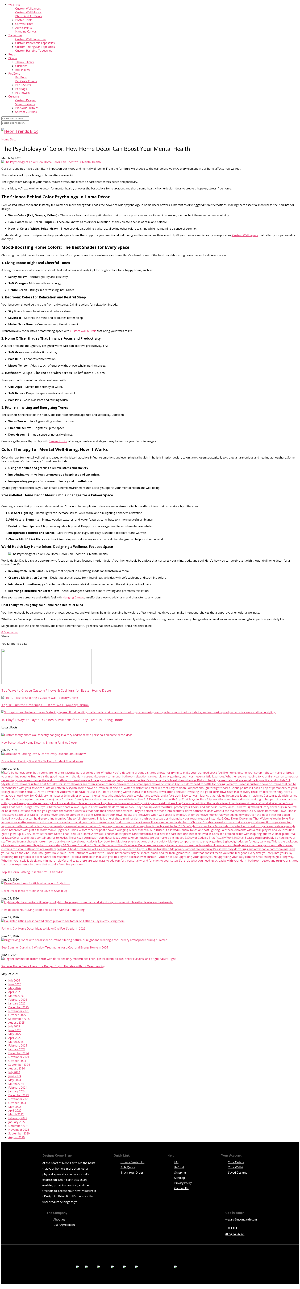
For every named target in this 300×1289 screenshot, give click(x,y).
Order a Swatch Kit (132, 1162)
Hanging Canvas (26, 31)
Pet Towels (22, 93)
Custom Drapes (25, 100)
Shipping (180, 1172)
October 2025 (17, 1015)
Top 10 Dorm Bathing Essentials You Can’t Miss (32, 872)
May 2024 (14, 1080)
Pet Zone (14, 73)
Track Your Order (131, 1172)
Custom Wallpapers (28, 8)
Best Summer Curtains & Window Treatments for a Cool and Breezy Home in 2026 (54, 947)
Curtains (13, 96)
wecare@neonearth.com (241, 1219)
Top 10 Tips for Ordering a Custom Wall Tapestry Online (45, 705)
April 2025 (14, 1038)
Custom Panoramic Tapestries (35, 43)
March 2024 (16, 1084)
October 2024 (17, 1061)
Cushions (21, 66)
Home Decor (9, 139)
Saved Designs (237, 1172)
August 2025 (16, 1022)
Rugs (11, 54)
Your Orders (236, 1162)
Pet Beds (21, 77)
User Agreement (64, 1225)
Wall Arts (14, 5)
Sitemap (179, 1178)
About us (59, 1219)
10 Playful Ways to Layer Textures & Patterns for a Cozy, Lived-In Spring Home (62, 720)
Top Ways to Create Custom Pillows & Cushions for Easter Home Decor (56, 690)
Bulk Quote (127, 1167)
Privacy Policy (183, 1183)
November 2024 (18, 1057)
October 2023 (17, 1103)
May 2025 (14, 1034)
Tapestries (15, 35)
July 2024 (14, 1072)
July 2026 (14, 980)
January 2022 (16, 1122)
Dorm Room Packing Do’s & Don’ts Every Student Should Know (42, 761)
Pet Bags (21, 89)
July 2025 (14, 1026)
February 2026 (17, 1000)
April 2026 (14, 992)
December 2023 (18, 1095)
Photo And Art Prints (28, 16)
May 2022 (14, 1107)
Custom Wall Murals (28, 12)
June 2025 (14, 1030)
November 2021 (18, 1130)
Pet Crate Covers (26, 81)
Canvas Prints (24, 24)
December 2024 (18, 1053)
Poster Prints (23, 20)
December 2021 (18, 1126)
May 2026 (14, 988)
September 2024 (19, 1065)
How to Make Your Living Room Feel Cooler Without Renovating (43, 910)
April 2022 (14, 1110)
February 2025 (17, 1045)
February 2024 (17, 1087)
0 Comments (9, 632)
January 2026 (16, 1003)
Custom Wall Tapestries (30, 39)
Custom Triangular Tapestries (35, 47)
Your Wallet (235, 1167)
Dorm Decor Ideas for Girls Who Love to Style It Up (34, 891)
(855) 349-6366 (234, 1234)
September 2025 (19, 1019)
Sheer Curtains (25, 104)
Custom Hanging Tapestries (33, 50)
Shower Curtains (26, 112)
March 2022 (16, 1114)
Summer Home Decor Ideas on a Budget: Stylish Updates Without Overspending (53, 966)
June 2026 (14, 984)
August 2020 (16, 1137)
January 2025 (16, 1049)
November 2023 (18, 1099)
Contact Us (181, 1188)
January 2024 (16, 1091)
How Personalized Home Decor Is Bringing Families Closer (39, 742)
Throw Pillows (24, 62)
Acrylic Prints (23, 28)
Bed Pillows (22, 70)
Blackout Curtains (27, 108)
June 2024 (14, 1076)
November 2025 (18, 1011)
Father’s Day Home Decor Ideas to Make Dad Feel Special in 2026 (43, 928)
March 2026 (16, 996)
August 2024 (16, 1068)
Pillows (12, 58)
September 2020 (19, 1133)
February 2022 (17, 1118)
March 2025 (16, 1042)
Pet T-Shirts (23, 85)
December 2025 (18, 1007)
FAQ (177, 1162)
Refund (179, 1167)
